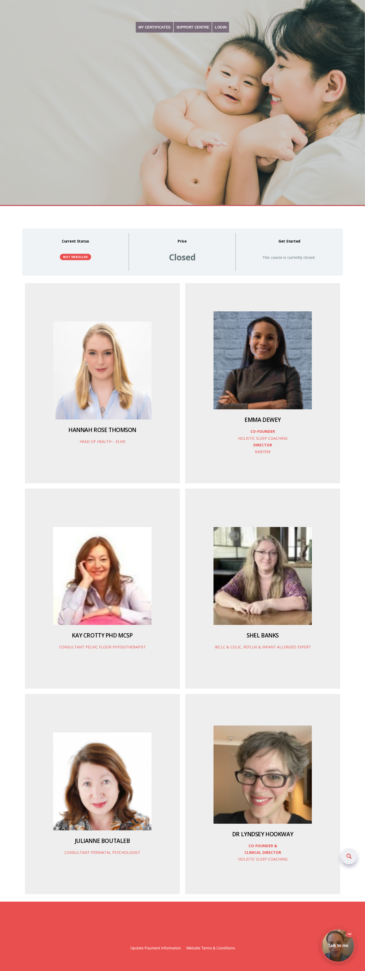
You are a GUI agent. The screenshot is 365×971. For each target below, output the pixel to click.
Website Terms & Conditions (210, 948)
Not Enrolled (75, 257)
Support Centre (192, 27)
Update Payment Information (155, 948)
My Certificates (154, 27)
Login (220, 27)
